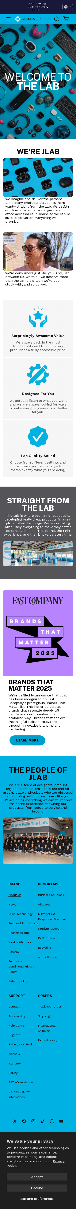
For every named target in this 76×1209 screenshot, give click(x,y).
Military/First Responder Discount (52, 916)
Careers (13, 951)
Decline (37, 1188)
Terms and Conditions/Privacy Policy (21, 966)
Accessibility (16, 1016)
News (12, 904)
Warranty (14, 1063)
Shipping (44, 1016)
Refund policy (18, 981)
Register (14, 1035)
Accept (37, 1177)
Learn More (27, 740)
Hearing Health (18, 932)
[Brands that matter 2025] (38, 633)
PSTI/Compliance (20, 1082)
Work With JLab (19, 942)
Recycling (44, 947)
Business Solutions (51, 894)
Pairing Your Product (22, 1044)
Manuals (14, 1053)
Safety (13, 1073)
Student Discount (50, 928)
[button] (67, 7)
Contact (14, 1006)
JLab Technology (20, 914)
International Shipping (47, 1028)
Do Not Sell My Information (19, 1094)
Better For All (47, 938)
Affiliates (44, 904)
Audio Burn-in (47, 957)
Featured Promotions (23, 923)
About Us (14, 894)
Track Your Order (49, 1006)
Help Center (16, 1025)
